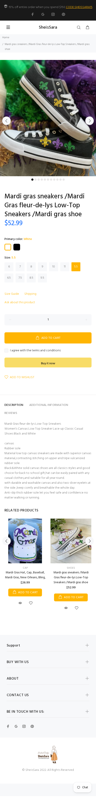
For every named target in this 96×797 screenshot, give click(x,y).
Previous (6, 121)
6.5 (9, 277)
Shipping (30, 294)
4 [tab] (42, 179)
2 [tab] (35, 179)
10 (53, 266)
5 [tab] (45, 179)
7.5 (20, 277)
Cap (25, 568)
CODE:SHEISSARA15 (79, 7)
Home (5, 37)
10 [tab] (60, 179)
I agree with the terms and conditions (35, 350)
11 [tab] (64, 179)
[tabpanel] (48, 118)
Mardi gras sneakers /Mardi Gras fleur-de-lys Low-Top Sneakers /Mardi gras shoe (71, 577)
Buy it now (48, 363)
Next (89, 121)
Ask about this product (19, 302)
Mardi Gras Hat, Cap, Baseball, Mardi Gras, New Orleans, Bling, (25, 575)
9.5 (42, 277)
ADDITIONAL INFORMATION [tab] (48, 405)
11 (65, 266)
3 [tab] (39, 179)
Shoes (71, 568)
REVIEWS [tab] (10, 413)
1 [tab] (32, 179)
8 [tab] (54, 179)
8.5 (31, 277)
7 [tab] (51, 179)
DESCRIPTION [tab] (13, 405)
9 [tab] (57, 179)
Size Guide (11, 294)
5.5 (76, 266)
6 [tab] (48, 179)
